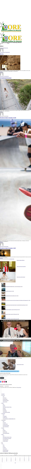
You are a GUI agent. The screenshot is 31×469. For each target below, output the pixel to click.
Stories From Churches (6, 400)
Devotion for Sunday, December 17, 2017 (8, 248)
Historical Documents (5, 450)
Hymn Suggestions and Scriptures (7, 438)
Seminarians (4, 409)
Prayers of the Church (5, 439)
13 (15, 458)
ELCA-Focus (3, 395)
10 (2, 458)
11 (6, 458)
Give (2, 442)
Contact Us (4, 447)
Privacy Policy (19, 387)
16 (28, 458)
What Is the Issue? (5, 399)
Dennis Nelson (2, 76)
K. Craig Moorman (2, 52)
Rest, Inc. (2, 53)
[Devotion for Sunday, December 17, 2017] (5, 256)
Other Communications (6, 426)
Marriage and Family (5, 451)
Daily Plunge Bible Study (6, 433)
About (2, 443)
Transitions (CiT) (5, 417)
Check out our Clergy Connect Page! (21, 266)
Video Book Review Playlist (20, 364)
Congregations (3, 413)
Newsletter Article (7, 52)
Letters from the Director (6, 425)
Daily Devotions (6, 246)
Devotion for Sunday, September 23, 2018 (8, 117)
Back (3, 396)
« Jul (15, 462)
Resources (4, 408)
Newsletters (4, 422)
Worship (3, 434)
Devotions (4, 430)
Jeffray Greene (2, 246)
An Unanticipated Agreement (5, 77)
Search (8, 43)
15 (24, 458)
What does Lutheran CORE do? (20, 260)
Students (4, 405)
